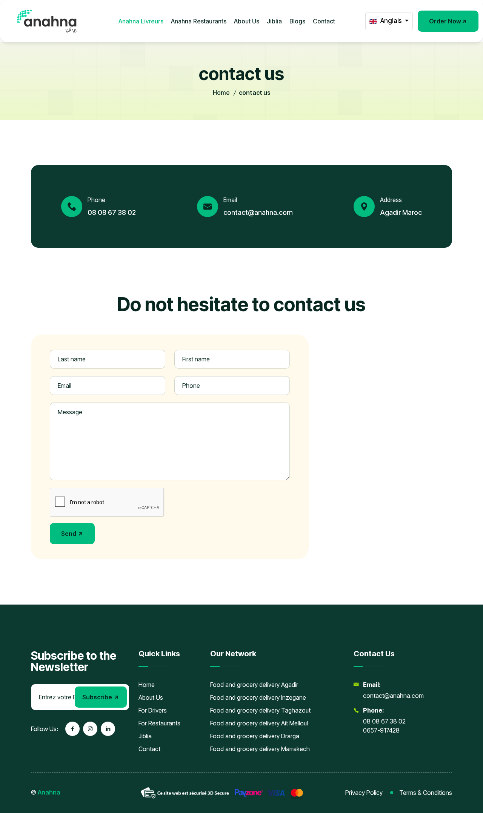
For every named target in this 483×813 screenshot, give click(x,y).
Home (221, 92)
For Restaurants (159, 723)
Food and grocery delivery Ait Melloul (259, 723)
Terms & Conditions (425, 792)
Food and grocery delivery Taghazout (260, 710)
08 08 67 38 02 (112, 212)
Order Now (445, 21)
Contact (324, 21)
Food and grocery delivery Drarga (254, 736)
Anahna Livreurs (140, 21)
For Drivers (152, 710)
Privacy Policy (364, 792)
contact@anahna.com (258, 212)
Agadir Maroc (401, 212)
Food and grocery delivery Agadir (254, 684)
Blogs (297, 21)
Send (69, 533)
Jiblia (274, 21)
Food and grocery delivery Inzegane (258, 697)
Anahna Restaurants (198, 21)
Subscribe (97, 697)
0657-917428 (381, 730)
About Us (246, 21)
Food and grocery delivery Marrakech (260, 749)
